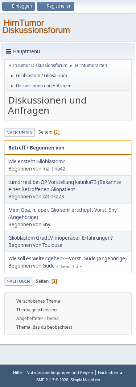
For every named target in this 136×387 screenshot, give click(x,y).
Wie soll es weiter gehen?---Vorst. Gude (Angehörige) (67, 258)
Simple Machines (85, 380)
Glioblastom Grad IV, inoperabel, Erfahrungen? (60, 238)
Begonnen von (47, 147)
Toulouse (52, 245)
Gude (48, 265)
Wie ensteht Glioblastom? (36, 161)
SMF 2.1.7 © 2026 (52, 380)
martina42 (54, 168)
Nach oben (18, 281)
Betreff (16, 147)
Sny (46, 224)
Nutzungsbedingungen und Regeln (59, 372)
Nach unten (20, 132)
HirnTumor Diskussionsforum (36, 26)
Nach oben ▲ (110, 372)
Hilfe (17, 372)
